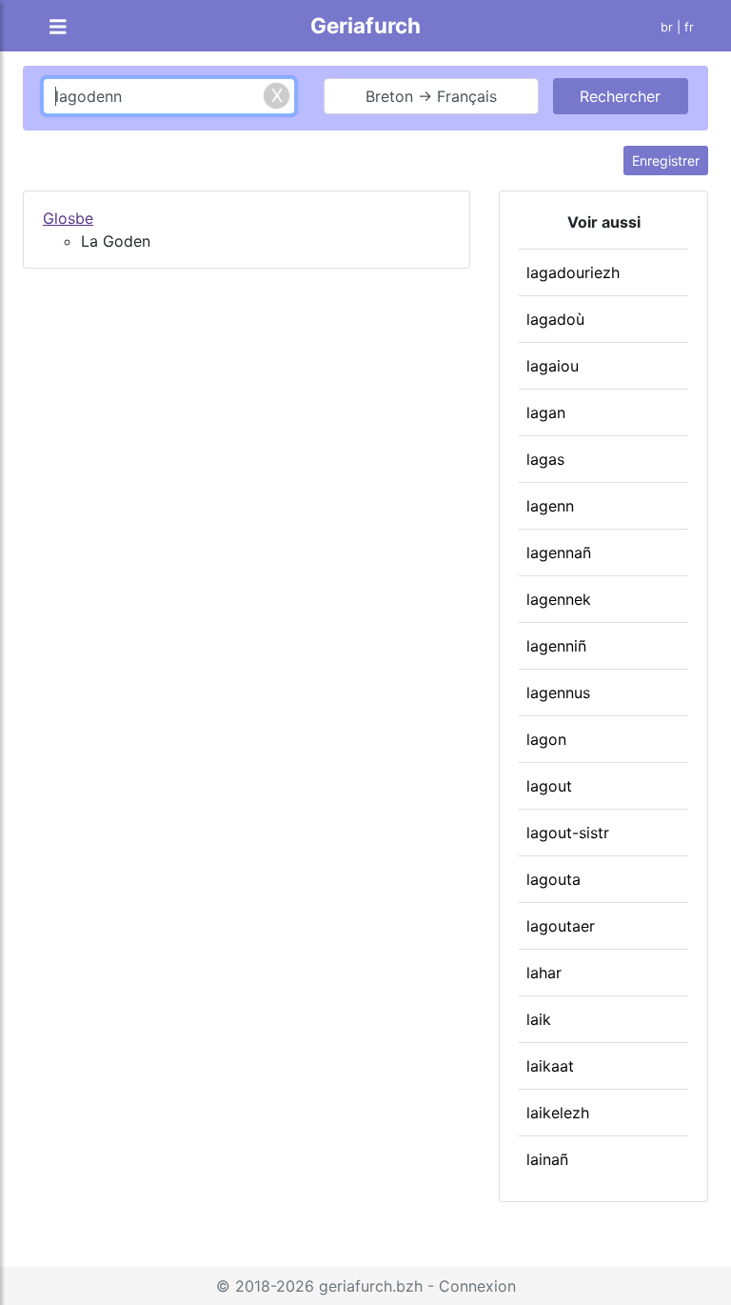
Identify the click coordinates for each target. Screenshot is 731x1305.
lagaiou (552, 365)
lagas (545, 459)
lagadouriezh (573, 272)
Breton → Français (431, 96)
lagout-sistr (567, 832)
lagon (546, 739)
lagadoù (555, 319)
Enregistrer (666, 160)
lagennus (558, 692)
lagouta (553, 879)
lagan (545, 412)
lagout (549, 785)
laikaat (550, 1065)
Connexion (477, 1285)
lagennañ (558, 552)
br (667, 27)
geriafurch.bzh (371, 1285)
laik (538, 1019)
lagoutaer (560, 925)
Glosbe (68, 218)
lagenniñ (556, 645)
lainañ (547, 1159)
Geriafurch (365, 25)
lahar (544, 972)
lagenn (550, 505)
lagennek (558, 599)
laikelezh (557, 1112)
